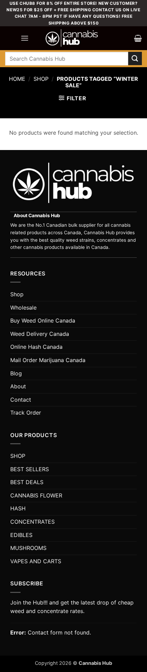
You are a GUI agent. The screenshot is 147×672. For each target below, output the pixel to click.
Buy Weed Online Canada (42, 320)
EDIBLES (21, 535)
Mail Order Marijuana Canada (47, 360)
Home (17, 78)
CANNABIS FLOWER (36, 495)
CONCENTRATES (32, 521)
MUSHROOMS (28, 547)
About (18, 386)
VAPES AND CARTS (35, 561)
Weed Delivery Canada (39, 333)
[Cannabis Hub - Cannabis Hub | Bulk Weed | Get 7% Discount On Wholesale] (71, 38)
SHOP (17, 455)
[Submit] (135, 58)
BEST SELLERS (29, 469)
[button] (25, 38)
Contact (20, 399)
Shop (41, 78)
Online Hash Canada (36, 346)
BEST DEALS (26, 482)
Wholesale (23, 307)
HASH (18, 508)
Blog (16, 373)
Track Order (25, 412)
